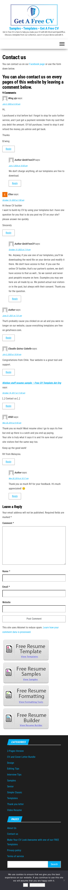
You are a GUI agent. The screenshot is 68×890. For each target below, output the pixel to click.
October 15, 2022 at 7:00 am (13, 200)
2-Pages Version (15, 750)
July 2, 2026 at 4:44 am (11, 104)
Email (6, 586)
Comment (8, 523)
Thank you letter (15, 804)
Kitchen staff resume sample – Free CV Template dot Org (31, 382)
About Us (11, 828)
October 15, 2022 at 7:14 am (20, 250)
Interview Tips (14, 774)
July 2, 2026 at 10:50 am (18, 166)
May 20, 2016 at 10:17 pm (18, 478)
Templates (12, 798)
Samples (11, 780)
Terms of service (15, 856)
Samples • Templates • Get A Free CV (34, 28)
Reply (8, 148)
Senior (10, 786)
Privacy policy (14, 850)
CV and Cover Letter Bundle (21, 756)
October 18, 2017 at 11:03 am (13, 393)
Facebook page (37, 64)
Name (6, 571)
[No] (64, 880)
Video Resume (14, 810)
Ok (25, 885)
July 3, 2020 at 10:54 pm (11, 354)
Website (6, 602)
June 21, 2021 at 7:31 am (12, 316)
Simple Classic (14, 792)
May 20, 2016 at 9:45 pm (11, 423)
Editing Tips (13, 768)
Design (10, 762)
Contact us (12, 833)
